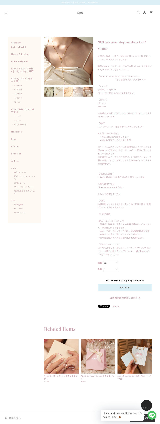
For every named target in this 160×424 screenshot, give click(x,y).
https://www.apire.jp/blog (110, 187)
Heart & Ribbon (20, 54)
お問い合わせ (19, 183)
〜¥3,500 (18, 89)
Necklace (16, 131)
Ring (13, 139)
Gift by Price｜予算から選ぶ (22, 80)
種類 (100, 263)
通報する (116, 306)
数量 (100, 269)
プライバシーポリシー (23, 187)
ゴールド (17, 116)
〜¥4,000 (18, 94)
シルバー (17, 120)
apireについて (20, 172)
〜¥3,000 (18, 85)
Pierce (15, 146)
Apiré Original (19, 61)
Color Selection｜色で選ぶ (22, 110)
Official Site (19, 213)
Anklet (15, 161)
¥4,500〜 (18, 102)
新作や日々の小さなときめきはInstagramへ (79, 2)
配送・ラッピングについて (24, 177)
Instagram (19, 205)
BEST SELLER (18, 47)
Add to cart (125, 288)
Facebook (18, 209)
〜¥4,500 (18, 98)
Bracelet (16, 153)
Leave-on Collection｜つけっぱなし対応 (22, 70)
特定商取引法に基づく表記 (24, 192)
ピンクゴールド (20, 124)
